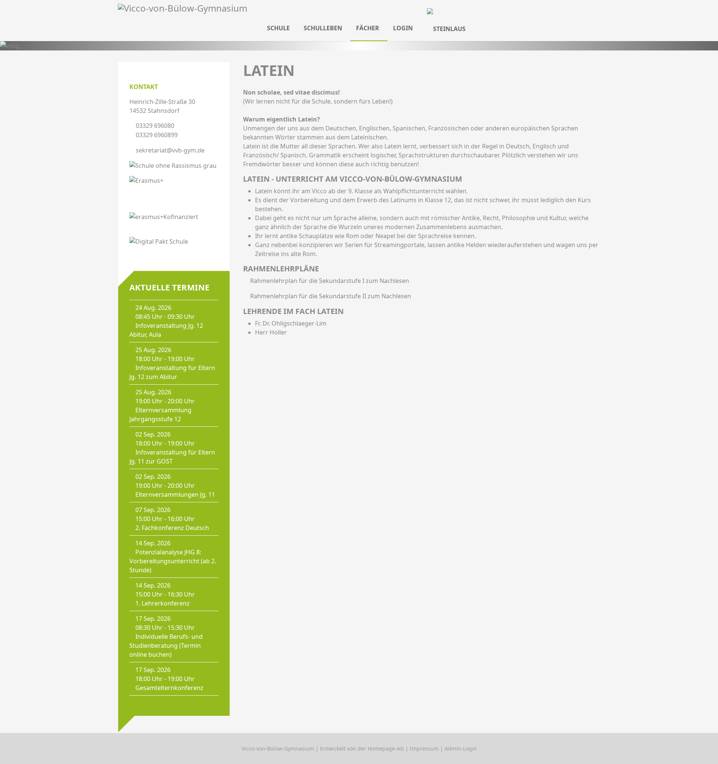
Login (403, 28)
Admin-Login (461, 748)
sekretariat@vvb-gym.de (170, 150)
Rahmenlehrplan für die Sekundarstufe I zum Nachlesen (329, 281)
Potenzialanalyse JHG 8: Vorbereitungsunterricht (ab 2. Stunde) (172, 561)
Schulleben (323, 28)
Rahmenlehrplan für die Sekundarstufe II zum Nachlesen (330, 296)
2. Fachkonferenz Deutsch (172, 528)
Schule (278, 28)
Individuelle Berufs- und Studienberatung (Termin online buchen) (166, 645)
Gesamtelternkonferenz (169, 688)
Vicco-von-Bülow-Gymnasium (278, 748)
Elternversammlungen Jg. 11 (175, 494)
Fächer (367, 28)
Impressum (424, 748)
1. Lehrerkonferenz (162, 603)
